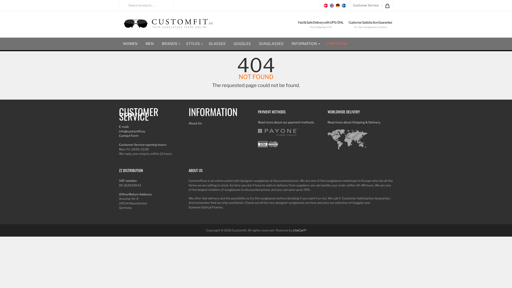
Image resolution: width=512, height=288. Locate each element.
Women (130, 44)
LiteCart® (299, 230)
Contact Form (128, 136)
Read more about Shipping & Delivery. (354, 122)
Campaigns (337, 44)
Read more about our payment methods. (286, 122)
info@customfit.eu (132, 131)
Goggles (242, 44)
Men (150, 44)
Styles (193, 44)
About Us (195, 123)
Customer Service (366, 5)
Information (305, 44)
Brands (170, 44)
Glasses (217, 44)
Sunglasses (271, 44)
